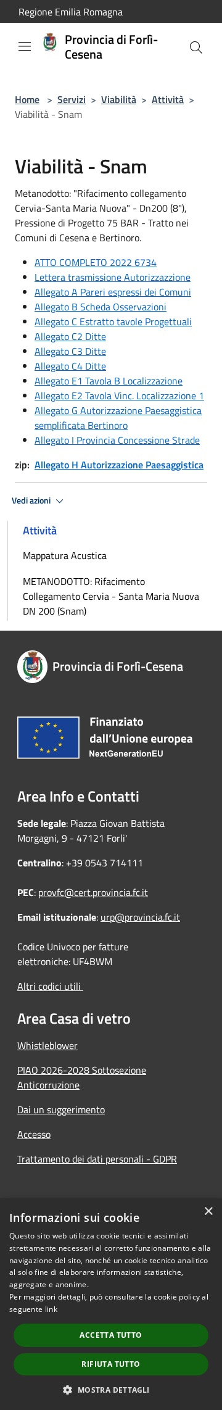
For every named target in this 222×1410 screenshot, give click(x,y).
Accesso (34, 1134)
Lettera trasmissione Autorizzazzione (113, 277)
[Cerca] (196, 47)
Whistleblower (47, 1045)
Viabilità (118, 99)
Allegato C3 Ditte (70, 351)
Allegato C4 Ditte (70, 366)
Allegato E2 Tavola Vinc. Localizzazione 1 (119, 395)
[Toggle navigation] (24, 46)
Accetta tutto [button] (111, 1335)
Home (27, 99)
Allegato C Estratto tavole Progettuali (113, 321)
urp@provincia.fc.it (140, 917)
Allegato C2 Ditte (70, 336)
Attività (168, 99)
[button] (110, 1389)
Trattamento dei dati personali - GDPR (97, 1158)
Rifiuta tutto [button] (110, 1364)
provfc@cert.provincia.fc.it (93, 892)
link (51, 1309)
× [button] (208, 1211)
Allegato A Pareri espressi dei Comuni (113, 291)
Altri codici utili (50, 986)
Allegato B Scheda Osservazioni (100, 306)
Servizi (71, 99)
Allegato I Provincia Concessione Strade (117, 440)
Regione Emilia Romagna (70, 11)
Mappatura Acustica (65, 555)
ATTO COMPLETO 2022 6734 (96, 262)
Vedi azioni (32, 500)
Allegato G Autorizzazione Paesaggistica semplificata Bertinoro (118, 418)
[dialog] (111, 1304)
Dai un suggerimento (61, 1109)
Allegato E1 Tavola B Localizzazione (109, 380)
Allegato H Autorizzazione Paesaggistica (119, 464)
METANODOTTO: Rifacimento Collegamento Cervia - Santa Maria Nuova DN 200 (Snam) (111, 596)
